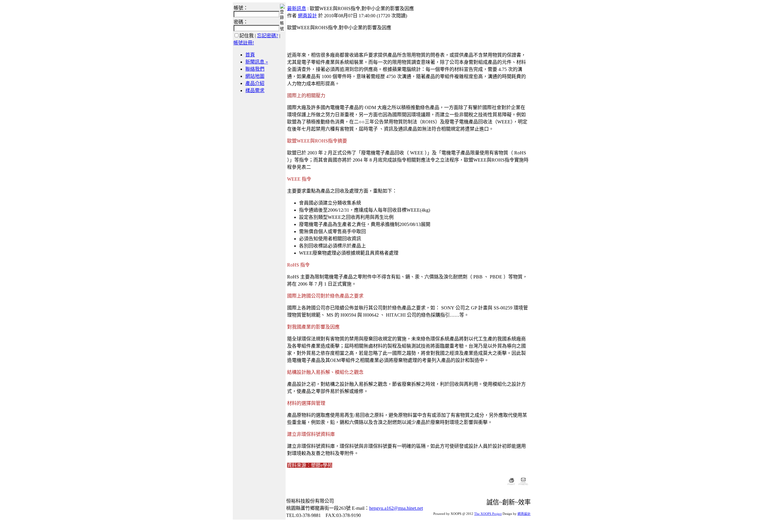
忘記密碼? (267, 35)
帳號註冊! (243, 42)
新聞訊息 (256, 61)
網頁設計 (307, 15)
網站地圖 (254, 76)
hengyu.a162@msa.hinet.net (396, 508)
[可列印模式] (511, 485)
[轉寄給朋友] (523, 485)
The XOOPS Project (488, 513)
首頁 (250, 54)
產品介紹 (254, 83)
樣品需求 (254, 90)
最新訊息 (296, 8)
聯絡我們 (254, 69)
